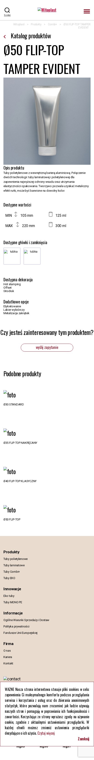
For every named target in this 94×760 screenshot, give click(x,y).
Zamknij (83, 739)
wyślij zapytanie (47, 347)
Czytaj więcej (46, 733)
